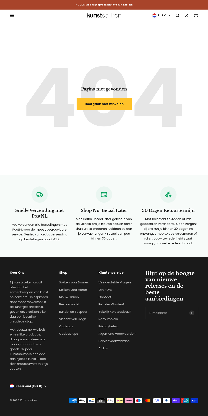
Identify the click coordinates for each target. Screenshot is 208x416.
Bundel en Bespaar (73, 311)
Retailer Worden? (112, 304)
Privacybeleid (108, 326)
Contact (105, 297)
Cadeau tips (68, 333)
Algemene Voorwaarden (117, 333)
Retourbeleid (108, 319)
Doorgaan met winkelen (104, 104)
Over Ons (105, 289)
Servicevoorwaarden (114, 341)
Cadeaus (66, 326)
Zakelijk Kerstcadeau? (115, 311)
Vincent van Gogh (72, 319)
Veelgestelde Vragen (115, 282)
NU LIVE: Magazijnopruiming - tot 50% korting (104, 4)
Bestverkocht (69, 304)
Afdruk (103, 348)
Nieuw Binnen (69, 297)
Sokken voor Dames (74, 282)
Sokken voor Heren (73, 289)
